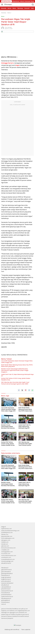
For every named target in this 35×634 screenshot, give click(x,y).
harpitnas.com (5, 610)
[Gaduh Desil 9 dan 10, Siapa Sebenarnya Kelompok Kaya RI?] (26, 419)
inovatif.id (21, 616)
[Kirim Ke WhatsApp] (32, 390)
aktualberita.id (5, 585)
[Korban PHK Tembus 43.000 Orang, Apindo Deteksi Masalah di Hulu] (8, 436)
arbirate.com (4, 534)
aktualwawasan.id (6, 598)
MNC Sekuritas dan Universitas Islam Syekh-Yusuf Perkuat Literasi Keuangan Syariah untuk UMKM (15, 383)
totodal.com (4, 544)
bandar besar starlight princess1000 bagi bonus (14, 517)
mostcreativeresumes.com (8, 555)
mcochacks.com (5, 553)
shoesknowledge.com (7, 561)
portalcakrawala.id (6, 594)
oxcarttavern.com (6, 557)
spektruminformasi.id (7, 596)
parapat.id (10, 618)
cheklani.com (4, 542)
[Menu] (2, 4)
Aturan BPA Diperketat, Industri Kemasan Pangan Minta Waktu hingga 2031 (16, 361)
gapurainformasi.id (6, 569)
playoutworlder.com (6, 536)
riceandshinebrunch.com (8, 559)
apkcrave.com (5, 546)
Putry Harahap (8, 27)
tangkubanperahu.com (24, 610)
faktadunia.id (4, 567)
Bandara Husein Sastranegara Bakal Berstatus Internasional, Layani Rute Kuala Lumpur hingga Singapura (14, 370)
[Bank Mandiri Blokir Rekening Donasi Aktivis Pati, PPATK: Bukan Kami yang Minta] (26, 402)
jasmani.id (4, 616)
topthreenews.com (6, 528)
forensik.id (9, 608)
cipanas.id (9, 616)
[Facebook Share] (19, 390)
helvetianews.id (5, 575)
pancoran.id (25, 614)
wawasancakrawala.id (7, 583)
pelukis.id (19, 614)
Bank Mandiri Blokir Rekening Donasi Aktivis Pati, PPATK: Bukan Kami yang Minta (17, 365)
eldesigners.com (5, 540)
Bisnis (2, 16)
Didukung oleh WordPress (12, 629)
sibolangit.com (5, 612)
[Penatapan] (8, 4)
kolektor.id (14, 614)
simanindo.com (22, 612)
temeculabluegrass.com (7, 538)
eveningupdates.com (7, 551)
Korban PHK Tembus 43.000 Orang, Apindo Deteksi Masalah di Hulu (15, 379)
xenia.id (27, 616)
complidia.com (5, 550)
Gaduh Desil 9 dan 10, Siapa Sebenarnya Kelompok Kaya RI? (17, 375)
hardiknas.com (17, 608)
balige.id (3, 527)
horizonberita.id (5, 592)
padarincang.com (6, 614)
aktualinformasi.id (6, 563)
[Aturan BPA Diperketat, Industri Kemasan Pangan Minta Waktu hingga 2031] (8, 402)
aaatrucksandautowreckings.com (10, 530)
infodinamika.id (5, 602)
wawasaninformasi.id (7, 591)
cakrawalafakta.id (6, 587)
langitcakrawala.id (6, 577)
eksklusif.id (16, 616)
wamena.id (4, 618)
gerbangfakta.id (5, 600)
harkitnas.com (13, 610)
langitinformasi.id (6, 579)
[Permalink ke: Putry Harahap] (2, 28)
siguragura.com (14, 612)
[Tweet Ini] (22, 390)
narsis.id (3, 604)
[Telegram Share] (29, 390)
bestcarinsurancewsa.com (8, 548)
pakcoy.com (24, 608)
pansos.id (3, 608)
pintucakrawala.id (6, 581)
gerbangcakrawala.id (6, 573)
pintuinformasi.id (5, 589)
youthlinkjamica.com (7, 532)
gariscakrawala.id (6, 571)
